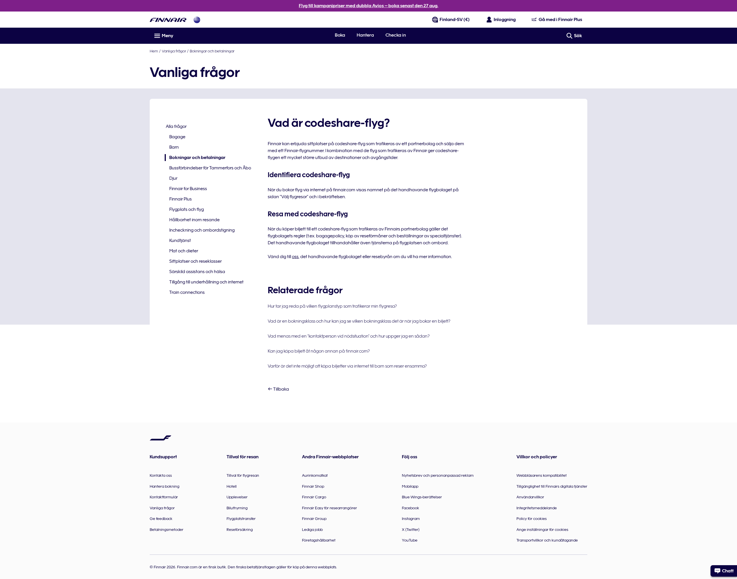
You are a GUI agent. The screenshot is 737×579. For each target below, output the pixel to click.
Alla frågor (176, 126)
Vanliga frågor (174, 51)
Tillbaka (280, 389)
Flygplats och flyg (186, 209)
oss (295, 256)
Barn (174, 147)
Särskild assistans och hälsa (197, 271)
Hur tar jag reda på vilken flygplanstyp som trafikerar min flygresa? (332, 306)
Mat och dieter (183, 250)
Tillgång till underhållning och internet (206, 282)
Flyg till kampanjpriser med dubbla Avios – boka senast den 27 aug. (368, 5)
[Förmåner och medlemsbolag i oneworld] (196, 19)
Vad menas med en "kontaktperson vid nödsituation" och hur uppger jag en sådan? (349, 336)
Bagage (177, 136)
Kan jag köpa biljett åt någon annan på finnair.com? (319, 351)
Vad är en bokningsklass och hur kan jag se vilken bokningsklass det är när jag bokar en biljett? (359, 321)
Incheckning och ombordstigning (202, 230)
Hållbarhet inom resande (194, 219)
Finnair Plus (180, 199)
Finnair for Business (188, 188)
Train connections (187, 292)
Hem (154, 51)
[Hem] (168, 19)
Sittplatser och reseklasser (195, 261)
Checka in (395, 35)
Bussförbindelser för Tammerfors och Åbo (210, 168)
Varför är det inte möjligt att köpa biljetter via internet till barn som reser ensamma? (347, 366)
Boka (340, 35)
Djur (173, 178)
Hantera (365, 35)
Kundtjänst (180, 240)
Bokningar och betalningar (212, 51)
